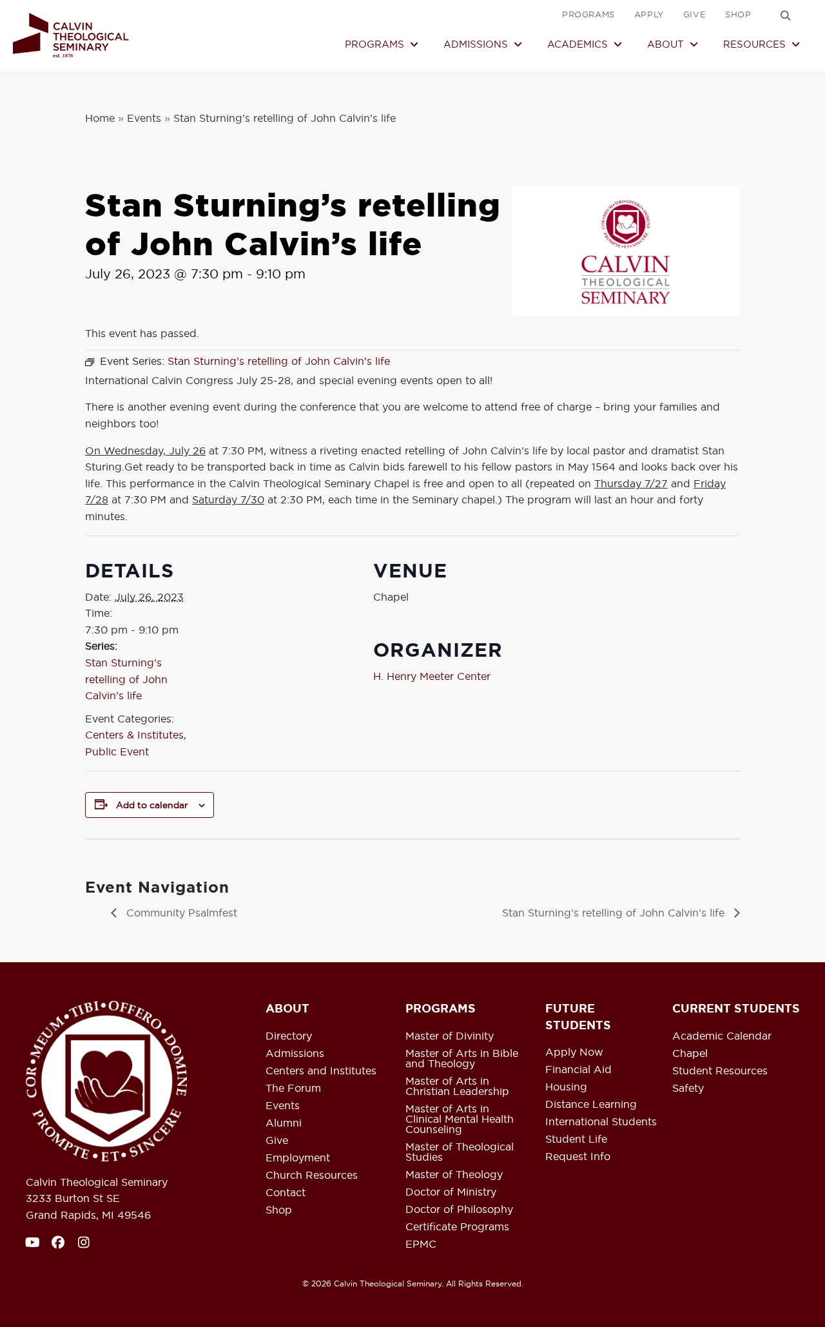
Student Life (576, 1139)
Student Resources (720, 1071)
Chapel (690, 1054)
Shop (279, 1210)
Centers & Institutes (134, 734)
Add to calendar (152, 805)
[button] (786, 15)
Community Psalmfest (180, 912)
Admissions (295, 1054)
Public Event (117, 751)
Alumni (284, 1123)
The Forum (293, 1088)
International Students (601, 1122)
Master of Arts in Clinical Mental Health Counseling (459, 1119)
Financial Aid (578, 1070)
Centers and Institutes (321, 1071)
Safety (688, 1088)
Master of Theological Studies (459, 1152)
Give (277, 1141)
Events (144, 117)
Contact (286, 1193)
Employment (298, 1158)
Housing (566, 1087)
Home (100, 117)
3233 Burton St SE (73, 1198)
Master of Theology (454, 1175)
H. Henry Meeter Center (431, 676)
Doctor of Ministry (450, 1192)
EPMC (420, 1244)
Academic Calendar (722, 1036)
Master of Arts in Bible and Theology (461, 1059)
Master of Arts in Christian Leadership (457, 1087)
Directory (289, 1036)
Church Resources (312, 1175)
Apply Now (574, 1052)
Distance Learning (591, 1104)
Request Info (577, 1157)
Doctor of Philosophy (459, 1210)
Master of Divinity (449, 1036)
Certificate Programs (457, 1227)
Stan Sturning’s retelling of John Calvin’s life (126, 679)
